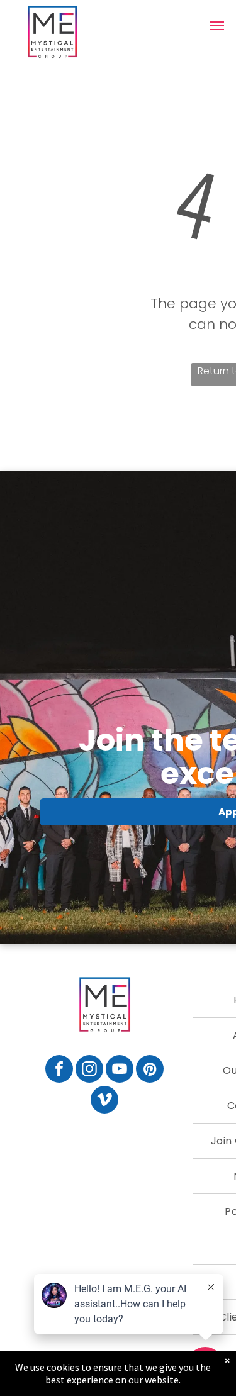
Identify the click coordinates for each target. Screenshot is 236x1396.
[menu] (217, 25)
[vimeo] (104, 1101)
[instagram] (89, 1070)
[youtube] (119, 1070)
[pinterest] (150, 1070)
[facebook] (59, 1070)
